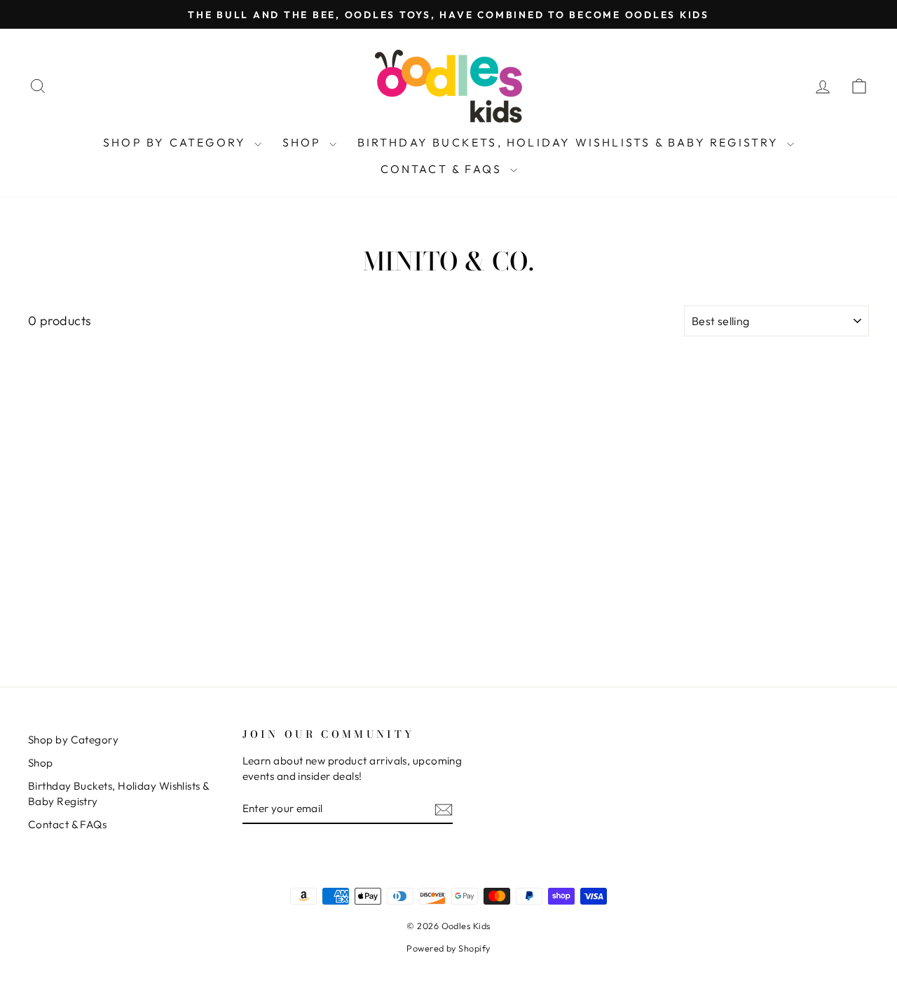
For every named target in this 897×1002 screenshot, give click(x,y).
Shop (304, 142)
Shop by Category (176, 142)
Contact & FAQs (444, 169)
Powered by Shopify (448, 948)
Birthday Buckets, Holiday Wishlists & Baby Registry (570, 142)
